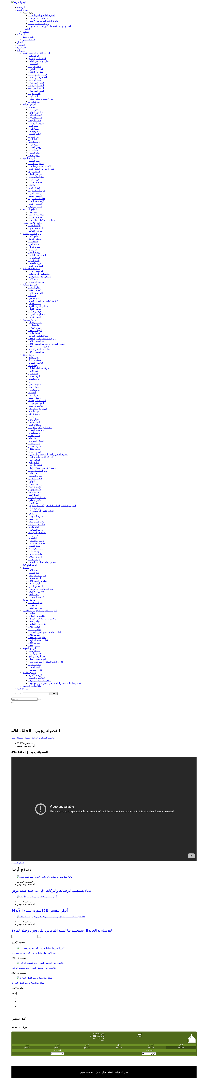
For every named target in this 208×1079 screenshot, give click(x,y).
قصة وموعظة (34, 131)
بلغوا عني (32, 212)
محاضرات (33, 150)
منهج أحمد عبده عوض (38, 18)
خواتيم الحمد (34, 443)
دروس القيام (34, 142)
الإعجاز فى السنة (36, 201)
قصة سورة (33, 298)
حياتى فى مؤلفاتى (36, 524)
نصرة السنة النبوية (36, 190)
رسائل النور (33, 128)
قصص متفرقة (35, 206)
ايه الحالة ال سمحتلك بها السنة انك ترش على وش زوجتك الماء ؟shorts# (61, 930)
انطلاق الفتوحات (36, 441)
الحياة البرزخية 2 (36, 83)
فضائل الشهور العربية (38, 336)
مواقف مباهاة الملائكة (38, 368)
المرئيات (21, 50)
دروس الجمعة (34, 144)
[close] (12, 702)
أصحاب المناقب (35, 476)
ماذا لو (31, 416)
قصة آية (32, 295)
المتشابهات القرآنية (37, 314)
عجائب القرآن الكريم (38, 306)
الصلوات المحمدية (36, 177)
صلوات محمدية (35, 602)
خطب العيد (33, 126)
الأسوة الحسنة (35, 196)
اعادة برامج (33, 462)
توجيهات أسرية (35, 193)
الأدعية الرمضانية (36, 597)
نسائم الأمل (33, 279)
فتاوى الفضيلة (35, 667)
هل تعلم (32, 438)
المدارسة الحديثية (36, 214)
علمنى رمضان (35, 322)
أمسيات (32, 392)
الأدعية (26, 567)
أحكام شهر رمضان (37, 659)
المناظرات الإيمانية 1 (37, 74)
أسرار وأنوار (33, 419)
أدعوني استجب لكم (37, 575)
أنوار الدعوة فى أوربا (37, 470)
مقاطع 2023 (34, 635)
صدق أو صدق (34, 360)
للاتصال (26, 29)
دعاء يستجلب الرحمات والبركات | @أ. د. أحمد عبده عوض (51, 890)
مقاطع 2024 (34, 643)
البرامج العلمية (29, 672)
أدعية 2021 (33, 570)
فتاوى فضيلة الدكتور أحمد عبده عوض (45, 662)
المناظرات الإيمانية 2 (37, 77)
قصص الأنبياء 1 (35, 115)
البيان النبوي (34, 171)
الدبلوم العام (34, 460)
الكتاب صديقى (35, 478)
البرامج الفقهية (29, 648)
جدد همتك (32, 365)
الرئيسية (21, 7)
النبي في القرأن (35, 174)
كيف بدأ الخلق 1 (35, 69)
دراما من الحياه (35, 390)
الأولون (31, 481)
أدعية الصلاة (34, 583)
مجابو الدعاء (34, 109)
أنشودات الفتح (34, 486)
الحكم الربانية (34, 66)
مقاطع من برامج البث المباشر (42, 618)
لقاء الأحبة (33, 241)
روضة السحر (34, 252)
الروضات (32, 249)
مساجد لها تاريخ (35, 548)
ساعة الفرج (33, 244)
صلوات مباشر (34, 446)
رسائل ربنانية (34, 398)
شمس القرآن (34, 309)
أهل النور (32, 139)
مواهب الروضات (36, 282)
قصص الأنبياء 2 (35, 118)
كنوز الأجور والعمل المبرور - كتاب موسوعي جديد (34, 953)
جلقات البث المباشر (32, 686)
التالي (21, 862)
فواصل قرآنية (34, 311)
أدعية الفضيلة (34, 573)
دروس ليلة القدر (36, 540)
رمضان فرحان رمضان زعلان (42, 468)
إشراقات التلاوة (35, 293)
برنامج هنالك (34, 508)
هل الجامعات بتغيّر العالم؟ (40, 99)
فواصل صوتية (29, 600)
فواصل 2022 (34, 621)
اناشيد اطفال (34, 449)
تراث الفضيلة (34, 134)
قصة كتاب (33, 373)
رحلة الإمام (33, 379)
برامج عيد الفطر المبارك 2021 (42, 338)
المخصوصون (34, 422)
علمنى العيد (33, 325)
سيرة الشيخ (22, 10)
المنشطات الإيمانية (31, 268)
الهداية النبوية (34, 188)
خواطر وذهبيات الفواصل (39, 276)
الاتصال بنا (21, 47)
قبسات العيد (34, 333)
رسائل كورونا (34, 239)
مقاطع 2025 (34, 645)
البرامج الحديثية (30, 209)
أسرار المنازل (34, 328)
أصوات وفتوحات (36, 403)
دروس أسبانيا (34, 451)
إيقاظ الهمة (33, 495)
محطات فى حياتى (36, 543)
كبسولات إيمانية (35, 271)
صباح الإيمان (34, 247)
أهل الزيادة (33, 503)
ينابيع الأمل (33, 236)
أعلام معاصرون (35, 554)
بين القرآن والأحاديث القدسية (41, 220)
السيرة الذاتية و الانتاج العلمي (41, 15)
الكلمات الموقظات (37, 400)
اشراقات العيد (34, 425)
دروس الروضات (36, 123)
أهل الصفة (33, 519)
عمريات (32, 107)
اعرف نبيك (33, 395)
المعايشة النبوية (35, 228)
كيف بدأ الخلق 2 (35, 72)
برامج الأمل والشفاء (32, 233)
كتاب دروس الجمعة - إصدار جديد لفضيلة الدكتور (33, 968)
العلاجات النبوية (35, 266)
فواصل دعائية (34, 629)
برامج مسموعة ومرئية (38, 23)
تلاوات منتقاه (34, 376)
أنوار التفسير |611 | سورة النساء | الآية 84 (39, 910)
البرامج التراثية (29, 104)
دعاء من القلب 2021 (37, 581)
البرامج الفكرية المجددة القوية (36, 53)
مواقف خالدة (34, 551)
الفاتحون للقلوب (35, 363)
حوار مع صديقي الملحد (38, 61)
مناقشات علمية (35, 406)
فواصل (31, 613)
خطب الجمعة (34, 120)
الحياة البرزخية (35, 80)
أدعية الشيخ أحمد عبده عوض (41, 589)
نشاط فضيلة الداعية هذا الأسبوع (43, 21)
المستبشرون (34, 258)
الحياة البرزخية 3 (36, 85)
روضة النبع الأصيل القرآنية (40, 427)
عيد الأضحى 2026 (36, 352)
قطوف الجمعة (35, 465)
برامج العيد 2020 (35, 330)
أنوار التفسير (34, 287)
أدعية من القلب (35, 586)
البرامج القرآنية (30, 284)
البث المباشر (29, 39)
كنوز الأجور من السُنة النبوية (41, 169)
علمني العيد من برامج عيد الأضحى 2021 (46, 344)
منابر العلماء (34, 153)
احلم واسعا (33, 527)
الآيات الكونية (34, 225)
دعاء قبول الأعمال (36, 592)
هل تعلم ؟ (33, 484)
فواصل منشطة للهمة (38, 640)
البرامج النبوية (29, 158)
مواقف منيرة (34, 492)
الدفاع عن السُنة (36, 163)
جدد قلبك (32, 473)
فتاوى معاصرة (35, 670)
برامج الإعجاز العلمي (32, 223)
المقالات (21, 34)
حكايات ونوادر (34, 489)
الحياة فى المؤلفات (37, 532)
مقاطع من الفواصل (37, 624)
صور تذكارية (22, 688)
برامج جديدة (28, 355)
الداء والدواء (33, 260)
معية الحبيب (34, 161)
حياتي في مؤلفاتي (36, 522)
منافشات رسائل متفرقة (39, 680)
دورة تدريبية (33, 101)
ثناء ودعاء (32, 605)
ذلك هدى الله (34, 56)
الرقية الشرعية (30, 565)
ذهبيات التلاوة (34, 290)
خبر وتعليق (33, 357)
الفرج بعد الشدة (35, 608)
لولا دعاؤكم (33, 594)
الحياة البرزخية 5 (36, 91)
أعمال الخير (33, 387)
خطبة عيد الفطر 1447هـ (39, 349)
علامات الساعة (35, 557)
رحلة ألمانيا (33, 411)
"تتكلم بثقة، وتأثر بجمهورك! (41, 511)
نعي (30, 381)
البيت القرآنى (34, 317)
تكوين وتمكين (34, 500)
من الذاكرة (33, 136)
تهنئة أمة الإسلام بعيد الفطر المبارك (27, 983)
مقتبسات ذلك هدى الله (39, 274)
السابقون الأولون (36, 112)
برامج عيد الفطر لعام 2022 (40, 346)
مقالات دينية (28, 37)
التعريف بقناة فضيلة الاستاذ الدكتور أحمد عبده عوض (52, 505)
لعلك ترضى (33, 535)
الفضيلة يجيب (34, 651)
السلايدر (21, 45)
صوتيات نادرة (34, 384)
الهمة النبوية (33, 179)
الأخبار (20, 42)
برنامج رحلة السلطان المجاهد (42, 562)
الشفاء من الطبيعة (37, 255)
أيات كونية (33, 96)
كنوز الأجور (33, 371)
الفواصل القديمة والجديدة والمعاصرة (40, 610)
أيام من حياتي (34, 93)
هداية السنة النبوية (36, 198)
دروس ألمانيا (34, 433)
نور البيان (32, 513)
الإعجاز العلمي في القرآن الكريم (43, 301)
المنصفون (33, 64)
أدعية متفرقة (34, 578)
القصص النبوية (35, 204)
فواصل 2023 (34, 627)
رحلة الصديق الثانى (37, 497)
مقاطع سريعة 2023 (37, 637)
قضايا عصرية (34, 664)
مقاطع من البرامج (36, 616)
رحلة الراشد (34, 414)
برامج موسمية (29, 320)
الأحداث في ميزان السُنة (39, 166)
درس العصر (34, 559)
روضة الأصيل (34, 263)
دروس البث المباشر (37, 408)
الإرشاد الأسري (35, 675)
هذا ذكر (31, 185)
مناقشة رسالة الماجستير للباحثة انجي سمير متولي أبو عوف (56, 683)
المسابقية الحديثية (36, 430)
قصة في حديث (35, 182)
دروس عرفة (34, 155)
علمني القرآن (34, 303)
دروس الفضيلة (35, 147)
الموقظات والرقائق (37, 58)
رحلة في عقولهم (36, 231)
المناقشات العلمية (36, 678)
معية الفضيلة (34, 546)
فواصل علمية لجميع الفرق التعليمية (44, 632)
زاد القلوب (33, 538)
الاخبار (26, 31)
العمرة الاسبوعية (36, 516)
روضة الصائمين (35, 530)
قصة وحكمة (34, 435)
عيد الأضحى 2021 (36, 341)
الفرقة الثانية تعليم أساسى (40, 457)
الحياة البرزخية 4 (36, 88)
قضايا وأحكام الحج (36, 656)
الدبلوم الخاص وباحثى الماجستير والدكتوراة (48, 454)
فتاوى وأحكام (34, 653)
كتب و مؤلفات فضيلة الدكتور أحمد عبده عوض (49, 26)
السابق (14, 862)
